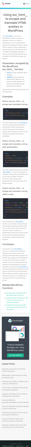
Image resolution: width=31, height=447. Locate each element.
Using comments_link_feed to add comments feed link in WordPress (12, 420)
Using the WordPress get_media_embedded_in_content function (15, 401)
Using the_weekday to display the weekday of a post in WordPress (15, 407)
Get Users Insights (15, 355)
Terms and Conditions (8, 446)
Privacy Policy (20, 446)
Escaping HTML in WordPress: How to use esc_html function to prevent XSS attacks (17, 300)
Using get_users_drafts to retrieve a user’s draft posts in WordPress (15, 383)
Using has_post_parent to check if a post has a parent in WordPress (14, 414)
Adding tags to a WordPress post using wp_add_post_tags (14, 376)
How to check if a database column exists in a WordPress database (15, 389)
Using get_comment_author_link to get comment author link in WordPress (14, 426)
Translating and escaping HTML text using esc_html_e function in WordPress (17, 307)
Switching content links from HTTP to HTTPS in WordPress (13, 370)
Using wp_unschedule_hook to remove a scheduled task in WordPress (14, 395)
